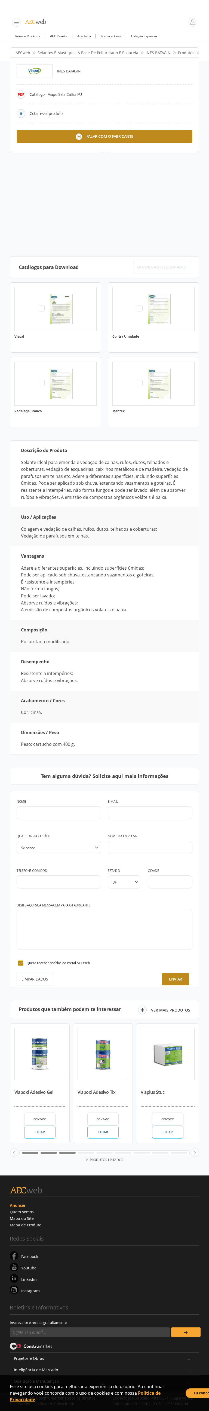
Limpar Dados (34, 979)
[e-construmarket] (31, 1346)
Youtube (28, 1267)
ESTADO (114, 870)
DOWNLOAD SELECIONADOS (162, 267)
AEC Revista (58, 36)
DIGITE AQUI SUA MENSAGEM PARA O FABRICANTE (53, 905)
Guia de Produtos (27, 36)
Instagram (30, 1290)
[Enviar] (186, 1332)
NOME (21, 801)
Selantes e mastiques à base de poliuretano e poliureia (88, 52)
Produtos (186, 52)
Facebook (29, 1256)
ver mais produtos (170, 1010)
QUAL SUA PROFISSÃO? (33, 836)
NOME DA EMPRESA (122, 836)
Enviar (175, 979)
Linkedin (29, 1279)
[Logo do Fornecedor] (34, 71)
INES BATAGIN (158, 52)
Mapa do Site (22, 1218)
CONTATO (39, 1119)
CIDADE (153, 870)
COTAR (40, 1132)
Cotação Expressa (144, 36)
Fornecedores (111, 36)
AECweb (23, 52)
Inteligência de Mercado (36, 1369)
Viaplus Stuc (152, 1092)
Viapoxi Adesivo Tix (96, 1092)
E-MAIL (113, 801)
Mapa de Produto (25, 1224)
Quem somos (22, 1211)
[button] (14, 1152)
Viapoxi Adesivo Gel (33, 1092)
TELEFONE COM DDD (32, 870)
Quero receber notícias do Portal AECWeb (58, 963)
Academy (84, 36)
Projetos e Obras (29, 1358)
